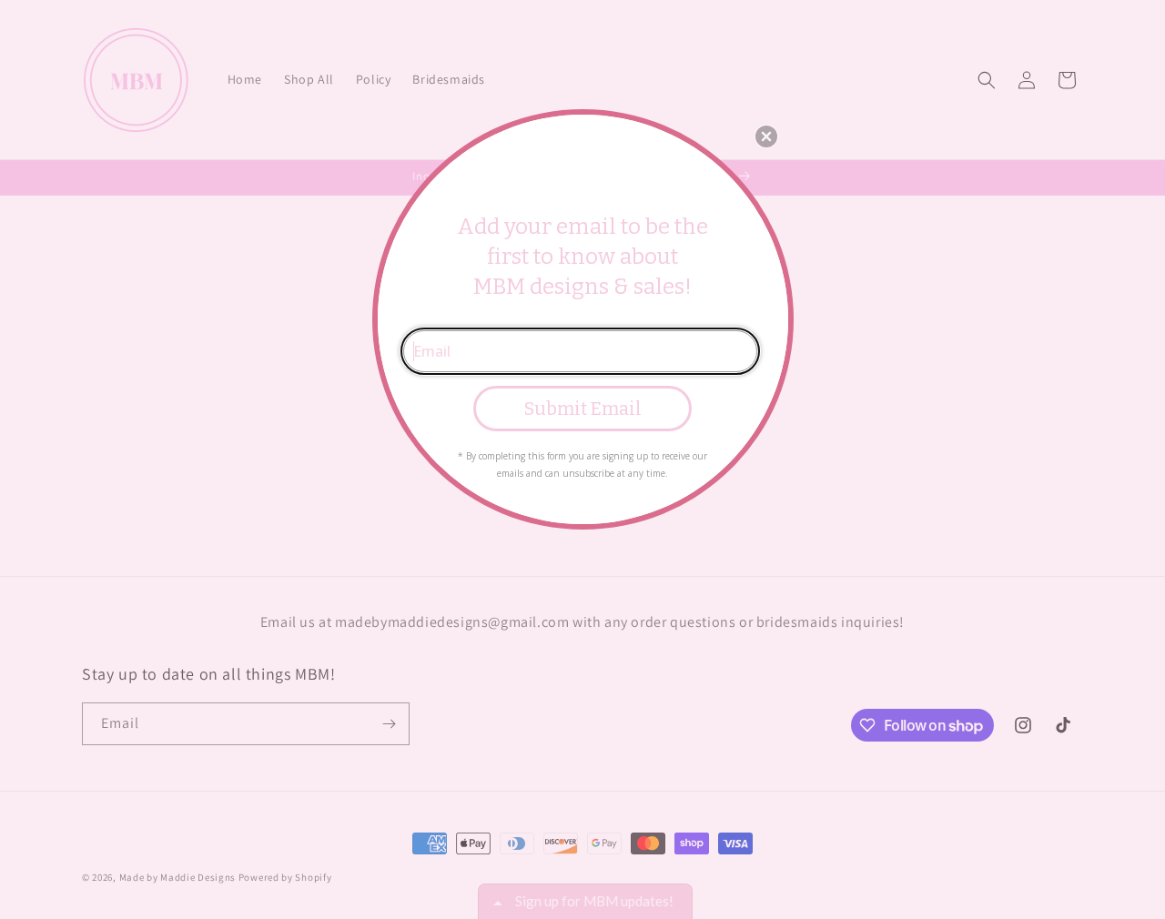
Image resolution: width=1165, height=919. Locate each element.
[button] (766, 136)
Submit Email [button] (583, 408)
